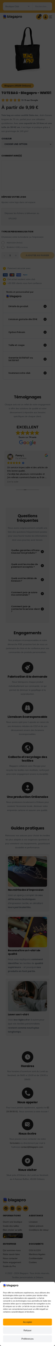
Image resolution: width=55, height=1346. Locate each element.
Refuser (27, 1330)
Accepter (27, 1322)
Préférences (27, 1338)
